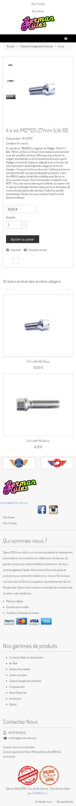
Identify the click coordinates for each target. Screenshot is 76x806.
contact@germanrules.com (14, 502)
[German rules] (38, 24)
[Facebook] (42, 509)
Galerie (12, 704)
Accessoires (15, 698)
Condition (11, 143)
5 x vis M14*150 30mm (38, 361)
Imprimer (16, 249)
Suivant (66, 289)
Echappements (17, 686)
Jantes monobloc (18, 675)
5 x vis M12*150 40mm (38, 441)
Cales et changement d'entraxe (36, 46)
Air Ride (13, 663)
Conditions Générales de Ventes (22, 613)
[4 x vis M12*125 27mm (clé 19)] (11, 65)
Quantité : (11, 217)
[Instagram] (53, 509)
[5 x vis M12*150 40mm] (38, 405)
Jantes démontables (19, 669)
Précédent (10, 289)
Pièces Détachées (18, 692)
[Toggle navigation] (66, 39)
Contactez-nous (43, 801)
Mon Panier (38, 11)
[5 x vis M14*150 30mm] (38, 325)
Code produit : (13, 138)
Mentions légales (14, 601)
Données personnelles (17, 607)
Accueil (10, 46)
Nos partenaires (65, 801)
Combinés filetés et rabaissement (26, 657)
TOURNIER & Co (40, 793)
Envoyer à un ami (38, 249)
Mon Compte (38, 3)
